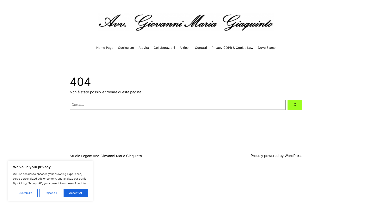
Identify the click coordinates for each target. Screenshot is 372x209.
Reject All (51, 192)
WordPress (293, 156)
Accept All (75, 192)
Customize (25, 192)
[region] (50, 181)
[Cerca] (295, 105)
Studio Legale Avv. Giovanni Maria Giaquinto (106, 156)
